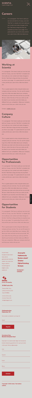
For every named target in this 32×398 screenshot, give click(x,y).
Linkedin (19, 271)
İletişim (20, 266)
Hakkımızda (22, 255)
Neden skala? (23, 258)
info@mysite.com (11, 108)
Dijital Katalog (23, 263)
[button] (28, 4)
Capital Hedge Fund (7, 5)
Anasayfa (21, 253)
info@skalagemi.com (7, 300)
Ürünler (20, 261)
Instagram (20, 269)
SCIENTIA (6, 3)
